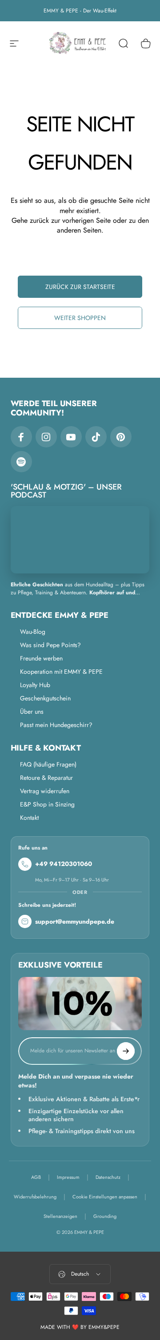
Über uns (32, 711)
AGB (36, 1177)
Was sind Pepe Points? (50, 644)
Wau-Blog (32, 631)
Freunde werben (41, 658)
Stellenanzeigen (60, 1216)
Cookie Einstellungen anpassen (104, 1196)
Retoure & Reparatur (46, 777)
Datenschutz (108, 1177)
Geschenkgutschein (45, 698)
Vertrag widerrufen (44, 791)
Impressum (68, 1177)
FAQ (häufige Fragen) (48, 764)
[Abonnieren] (126, 1051)
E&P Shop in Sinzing (47, 804)
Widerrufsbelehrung (35, 1196)
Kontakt (29, 817)
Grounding (104, 1216)
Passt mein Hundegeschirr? (56, 724)
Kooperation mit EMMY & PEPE (61, 671)
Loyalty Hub (35, 684)
